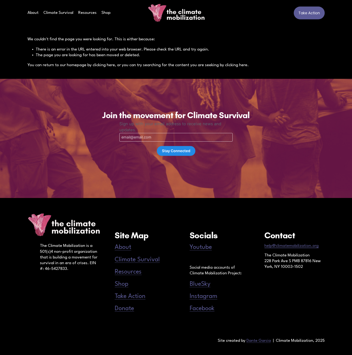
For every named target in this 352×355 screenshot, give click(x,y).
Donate (124, 309)
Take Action (309, 12)
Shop (106, 13)
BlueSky (200, 284)
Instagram (203, 296)
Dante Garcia (258, 341)
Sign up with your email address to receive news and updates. (170, 126)
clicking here (104, 65)
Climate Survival (58, 13)
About (33, 13)
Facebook (202, 309)
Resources (87, 13)
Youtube (201, 247)
